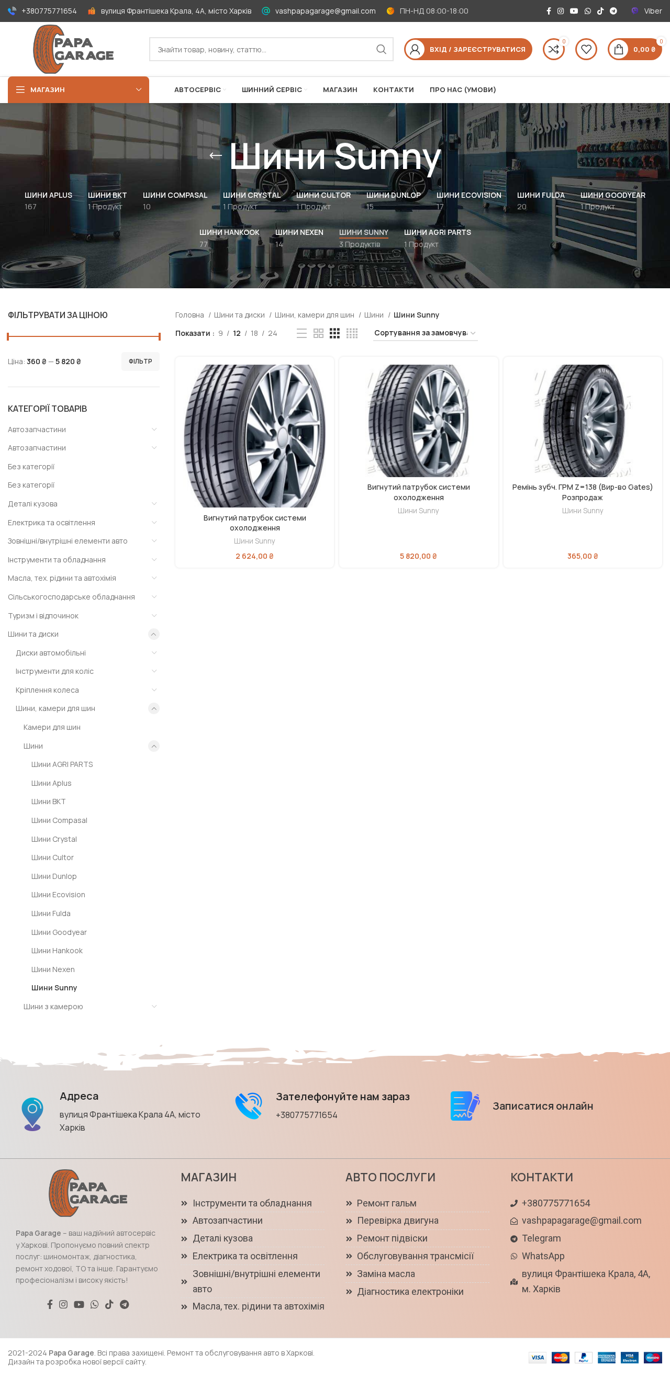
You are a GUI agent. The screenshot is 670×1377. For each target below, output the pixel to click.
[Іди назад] (216, 155)
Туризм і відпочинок (43, 615)
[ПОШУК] (382, 49)
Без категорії (31, 466)
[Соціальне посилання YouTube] (574, 11)
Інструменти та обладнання (57, 560)
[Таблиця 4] (352, 333)
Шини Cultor (52, 857)
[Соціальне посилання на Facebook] (548, 11)
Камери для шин (52, 727)
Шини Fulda (51, 913)
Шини (33, 746)
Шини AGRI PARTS (62, 764)
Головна (190, 315)
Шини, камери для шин (55, 708)
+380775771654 (49, 11)
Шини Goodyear (59, 932)
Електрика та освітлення (51, 522)
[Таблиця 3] (335, 333)
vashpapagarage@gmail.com (325, 11)
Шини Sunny (54, 987)
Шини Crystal (54, 839)
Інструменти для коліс (55, 671)
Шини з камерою (53, 1006)
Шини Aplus (51, 783)
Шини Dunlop (54, 876)
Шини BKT (48, 801)
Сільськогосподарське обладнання (71, 597)
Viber (653, 11)
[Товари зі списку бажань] (586, 49)
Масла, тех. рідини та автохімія (62, 578)
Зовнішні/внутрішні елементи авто (68, 541)
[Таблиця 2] (318, 333)
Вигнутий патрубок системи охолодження (255, 523)
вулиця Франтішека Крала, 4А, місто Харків (176, 11)
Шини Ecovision (58, 894)
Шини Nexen (53, 969)
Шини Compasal (59, 820)
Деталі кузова (33, 504)
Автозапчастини (37, 429)
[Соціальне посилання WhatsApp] (588, 11)
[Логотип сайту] (73, 48)
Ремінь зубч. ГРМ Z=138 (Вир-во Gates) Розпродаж (582, 492)
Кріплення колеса (47, 690)
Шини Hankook (57, 950)
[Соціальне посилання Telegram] (613, 11)
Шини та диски (33, 634)
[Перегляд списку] (302, 333)
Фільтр (140, 361)
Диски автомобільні (51, 653)
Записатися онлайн (543, 1106)
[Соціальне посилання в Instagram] (560, 11)
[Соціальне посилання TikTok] (600, 11)
